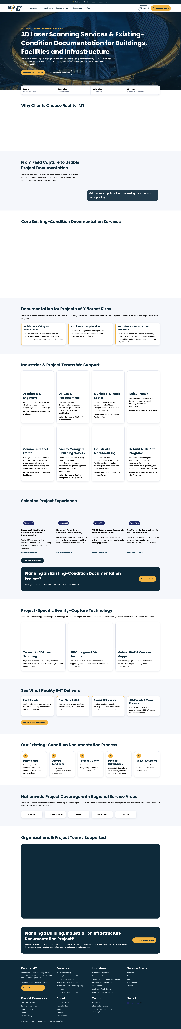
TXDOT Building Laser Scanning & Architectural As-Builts (108, 531)
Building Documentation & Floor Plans (71, 976)
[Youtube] (128, 1002)
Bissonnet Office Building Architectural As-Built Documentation (33, 532)
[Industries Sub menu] (52, 8)
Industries (46, 8)
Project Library (26, 1016)
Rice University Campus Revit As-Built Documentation (143, 531)
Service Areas (62, 8)
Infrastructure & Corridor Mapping (69, 986)
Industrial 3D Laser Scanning (67, 992)
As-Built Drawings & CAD (65, 979)
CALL (144, 8)
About (89, 8)
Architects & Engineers (100, 973)
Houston (130, 973)
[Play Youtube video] (138, 635)
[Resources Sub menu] (83, 8)
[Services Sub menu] (39, 8)
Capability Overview (64, 1006)
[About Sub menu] (94, 8)
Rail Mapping (61, 989)
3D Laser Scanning (63, 973)
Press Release (61, 1016)
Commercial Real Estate (101, 976)
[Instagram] (141, 1002)
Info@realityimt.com (100, 1006)
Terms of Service (56, 1021)
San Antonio (132, 982)
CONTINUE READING (29, 553)
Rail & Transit (97, 986)
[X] (138, 1002)
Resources (77, 8)
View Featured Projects (32, 561)
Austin (129, 979)
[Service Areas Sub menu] (69, 8)
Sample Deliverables (29, 1006)
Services (33, 8)
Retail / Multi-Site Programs (102, 992)
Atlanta (130, 986)
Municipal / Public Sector (101, 989)
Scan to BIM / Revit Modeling (67, 982)
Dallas (129, 976)
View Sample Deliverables (60, 72)
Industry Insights (27, 1009)
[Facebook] (134, 1002)
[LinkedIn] (132, 1002)
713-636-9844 (97, 1003)
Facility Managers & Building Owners (106, 979)
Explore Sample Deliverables (34, 723)
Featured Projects (28, 1003)
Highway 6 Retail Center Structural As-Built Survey (69, 531)
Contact (59, 1013)
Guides (23, 1013)
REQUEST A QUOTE (162, 8)
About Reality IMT (63, 1003)
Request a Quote (147, 579)
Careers (59, 1009)
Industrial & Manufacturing (102, 982)
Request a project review (33, 72)
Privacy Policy (41, 1021)
